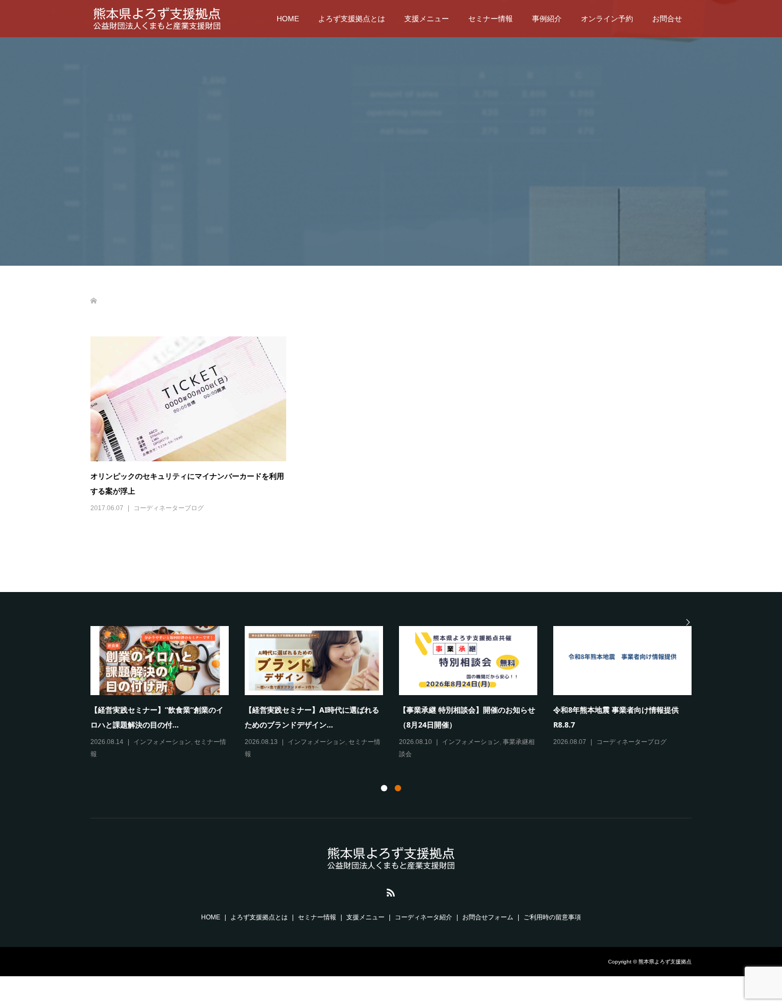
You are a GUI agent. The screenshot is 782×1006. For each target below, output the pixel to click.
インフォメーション (162, 742)
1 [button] (384, 788)
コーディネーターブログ (169, 508)
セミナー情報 (490, 18)
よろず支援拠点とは (351, 18)
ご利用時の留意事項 (552, 917)
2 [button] (398, 788)
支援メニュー (426, 18)
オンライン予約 (607, 18)
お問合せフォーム (487, 917)
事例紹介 (547, 18)
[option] (399, 693)
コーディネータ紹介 (423, 917)
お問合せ (667, 18)
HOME (288, 18)
